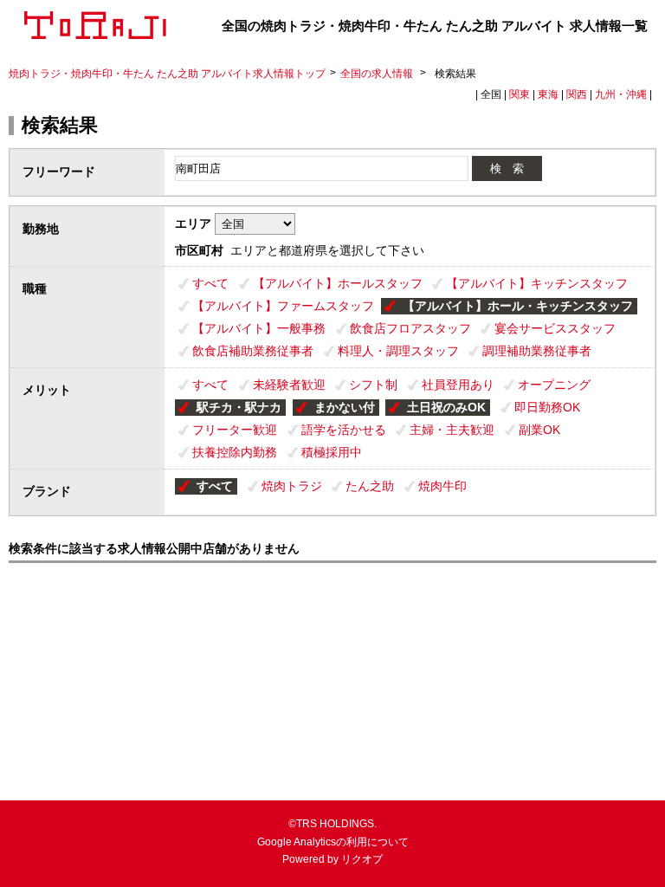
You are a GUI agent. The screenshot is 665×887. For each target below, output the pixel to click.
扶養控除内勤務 (234, 452)
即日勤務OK (547, 407)
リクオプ (362, 859)
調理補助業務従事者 (536, 351)
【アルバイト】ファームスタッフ (283, 306)
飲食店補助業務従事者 (252, 351)
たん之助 (369, 486)
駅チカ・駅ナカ (239, 407)
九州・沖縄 (621, 94)
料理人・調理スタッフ (398, 351)
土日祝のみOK (446, 407)
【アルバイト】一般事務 (259, 328)
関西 (576, 94)
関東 (519, 94)
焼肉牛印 (442, 486)
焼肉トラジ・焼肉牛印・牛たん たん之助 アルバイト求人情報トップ (167, 74)
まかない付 (344, 407)
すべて (210, 283)
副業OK (539, 430)
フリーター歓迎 (234, 430)
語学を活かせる (343, 430)
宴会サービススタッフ (555, 328)
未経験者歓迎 (289, 385)
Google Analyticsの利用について (333, 842)
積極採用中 (331, 452)
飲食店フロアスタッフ (410, 328)
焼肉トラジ (291, 486)
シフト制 (373, 385)
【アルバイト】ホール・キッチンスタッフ (518, 306)
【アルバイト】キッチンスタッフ (537, 283)
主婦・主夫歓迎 (452, 430)
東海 (548, 94)
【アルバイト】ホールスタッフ (338, 283)
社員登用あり (458, 385)
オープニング (554, 385)
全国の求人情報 (378, 74)
